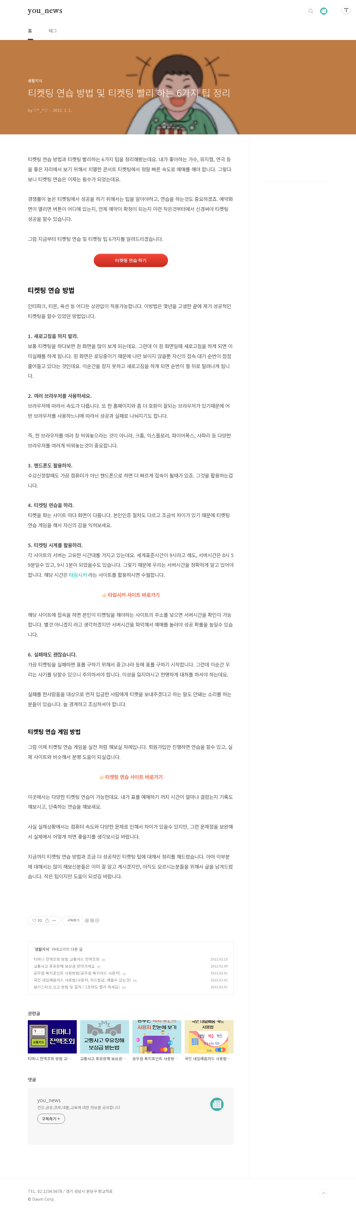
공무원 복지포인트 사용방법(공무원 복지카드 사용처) (77, 973)
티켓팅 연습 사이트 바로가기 (131, 776)
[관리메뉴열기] (346, 10)
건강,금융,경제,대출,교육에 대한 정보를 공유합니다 (78, 1107)
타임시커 (78, 574)
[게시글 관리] (54, 920)
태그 (53, 30)
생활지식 (42, 949)
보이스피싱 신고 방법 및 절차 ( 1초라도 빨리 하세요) (77, 987)
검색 (311, 11)
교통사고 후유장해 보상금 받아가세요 (64, 966)
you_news (45, 11)
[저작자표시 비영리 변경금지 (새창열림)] (91, 920)
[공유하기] (47, 920)
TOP (323, 1193)
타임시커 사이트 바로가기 (134, 594)
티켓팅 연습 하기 (131, 260)
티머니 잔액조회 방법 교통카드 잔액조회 (67, 959)
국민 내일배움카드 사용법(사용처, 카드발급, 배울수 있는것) (82, 980)
